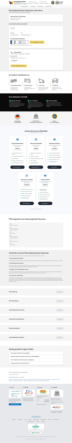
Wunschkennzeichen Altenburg (45, 379)
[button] (36, 353)
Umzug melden (45, 203)
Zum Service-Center (15, 404)
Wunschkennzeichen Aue (29, 380)
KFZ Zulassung (32, 6)
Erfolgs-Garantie (34, 162)
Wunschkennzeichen (24, 6)
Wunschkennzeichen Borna (18, 380)
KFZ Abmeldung (40, 6)
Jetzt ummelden (27, 203)
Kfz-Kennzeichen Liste (31, 421)
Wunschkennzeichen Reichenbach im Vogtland (18, 379)
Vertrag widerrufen (36, 416)
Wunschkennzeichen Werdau (32, 379)
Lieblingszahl (14, 60)
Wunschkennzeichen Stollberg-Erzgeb (41, 380)
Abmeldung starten (36, 167)
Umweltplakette (48, 6)
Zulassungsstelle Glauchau (14, 374)
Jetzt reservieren (17, 167)
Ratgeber (43, 421)
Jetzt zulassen (54, 167)
